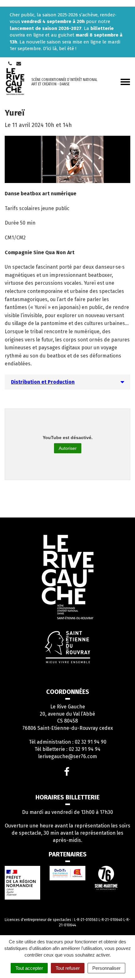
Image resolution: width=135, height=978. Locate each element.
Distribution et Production (43, 382)
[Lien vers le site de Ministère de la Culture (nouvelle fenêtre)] (22, 883)
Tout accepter (29, 968)
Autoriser (68, 448)
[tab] (67, 382)
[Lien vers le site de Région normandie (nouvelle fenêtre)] (67, 873)
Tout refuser (68, 968)
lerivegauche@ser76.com (67, 756)
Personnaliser (106, 968)
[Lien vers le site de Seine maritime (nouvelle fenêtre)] (112, 878)
